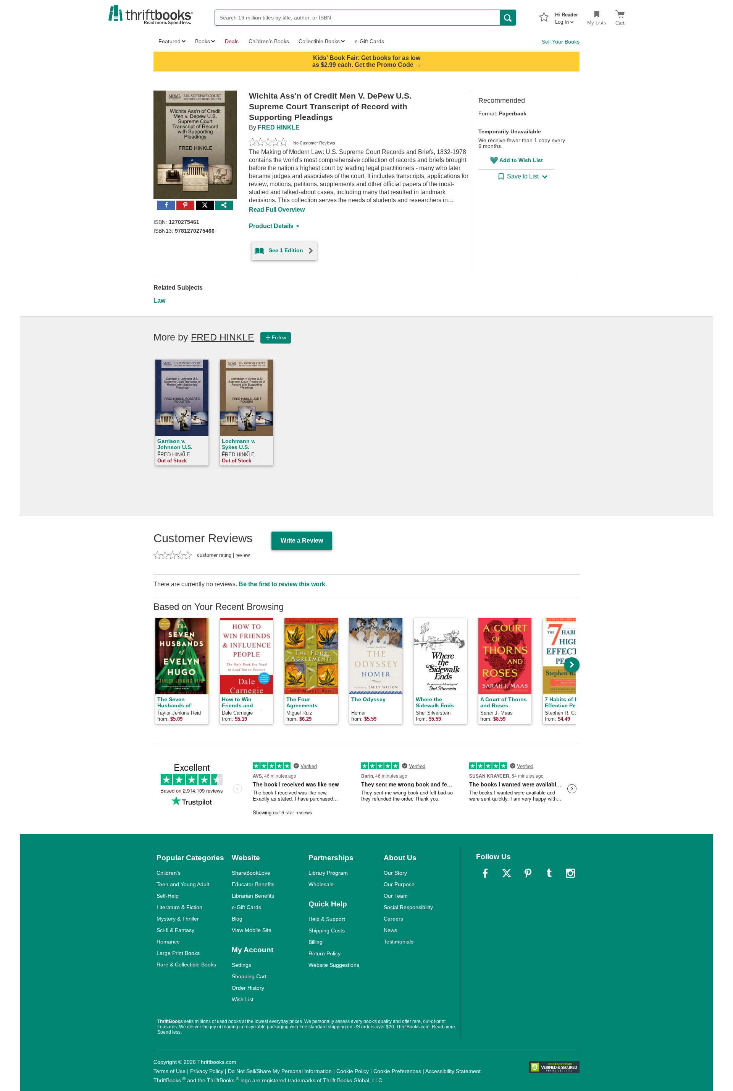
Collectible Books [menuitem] (319, 41)
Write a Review (302, 540)
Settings (241, 965)
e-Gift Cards (246, 907)
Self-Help (168, 896)
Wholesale (321, 884)
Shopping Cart (249, 976)
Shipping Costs (326, 930)
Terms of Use (169, 1071)
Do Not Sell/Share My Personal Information (280, 1071)
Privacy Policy (206, 1071)
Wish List (242, 999)
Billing (315, 942)
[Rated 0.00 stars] (268, 143)
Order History (248, 988)
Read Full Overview (277, 209)
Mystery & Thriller (178, 919)
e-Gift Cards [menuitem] (369, 41)
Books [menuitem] (202, 41)
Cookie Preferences (397, 1071)
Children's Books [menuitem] (269, 41)
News (390, 930)
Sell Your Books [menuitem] (561, 42)
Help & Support (326, 919)
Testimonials (398, 942)
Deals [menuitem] (232, 41)
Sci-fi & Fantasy (175, 930)
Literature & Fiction (179, 907)
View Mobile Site (251, 930)
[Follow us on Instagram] (570, 873)
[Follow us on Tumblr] (549, 873)
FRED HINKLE (279, 127)
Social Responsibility (408, 907)
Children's (169, 873)
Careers (393, 919)
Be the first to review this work (282, 584)
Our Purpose (399, 884)
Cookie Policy (352, 1071)
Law (159, 300)
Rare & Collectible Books (186, 964)
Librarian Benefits (253, 896)
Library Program (328, 873)
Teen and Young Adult (183, 884)
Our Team (396, 896)
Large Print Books (178, 953)
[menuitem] (566, 16)
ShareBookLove (251, 873)
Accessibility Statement (453, 1071)
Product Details (271, 226)
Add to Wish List (521, 160)
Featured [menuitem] (169, 41)
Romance (168, 942)
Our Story (395, 873)
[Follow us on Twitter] (506, 873)
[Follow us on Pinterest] (528, 873)
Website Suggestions (333, 965)
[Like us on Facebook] (485, 873)
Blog (237, 919)
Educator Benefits (253, 884)
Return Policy (324, 953)
